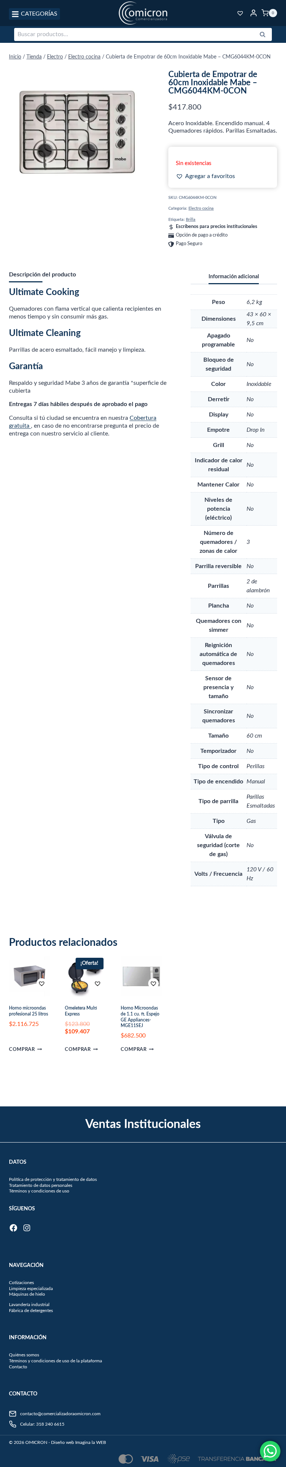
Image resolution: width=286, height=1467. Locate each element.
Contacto (18, 1367)
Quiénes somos (24, 1355)
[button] (205, 176)
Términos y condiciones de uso (39, 1191)
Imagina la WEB (90, 1442)
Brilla (191, 220)
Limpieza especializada (31, 1288)
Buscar (265, 36)
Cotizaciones (21, 1282)
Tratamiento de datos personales (40, 1185)
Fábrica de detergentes (31, 1310)
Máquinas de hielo (27, 1294)
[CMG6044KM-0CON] (76, 132)
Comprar (22, 1050)
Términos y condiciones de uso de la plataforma (55, 1361)
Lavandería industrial (29, 1304)
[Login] (254, 13)
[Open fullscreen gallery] (137, 193)
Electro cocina (201, 208)
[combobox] (142, 34)
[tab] (62, 192)
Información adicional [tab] (234, 276)
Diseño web (62, 1442)
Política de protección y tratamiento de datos (53, 1179)
